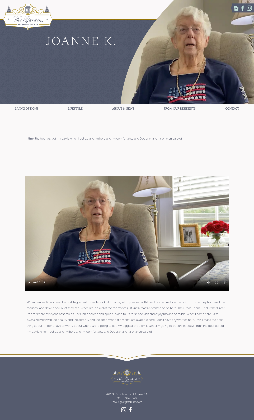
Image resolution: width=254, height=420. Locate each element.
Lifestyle (75, 108)
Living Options (26, 108)
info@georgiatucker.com (127, 402)
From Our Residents (180, 108)
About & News (123, 108)
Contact (232, 108)
